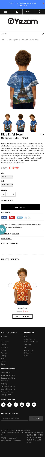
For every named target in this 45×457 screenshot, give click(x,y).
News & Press (28, 350)
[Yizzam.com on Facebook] (3, 404)
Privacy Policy (6, 395)
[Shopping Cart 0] (39, 11)
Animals (4, 336)
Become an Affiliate (8, 378)
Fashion (4, 353)
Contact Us (27, 353)
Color (3, 181)
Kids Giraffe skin (22, 308)
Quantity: (4, 190)
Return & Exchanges (8, 386)
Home (3, 40)
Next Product (43, 134)
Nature (3, 361)
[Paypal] (17, 440)
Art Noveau (5, 342)
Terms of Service (7, 392)
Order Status (5, 372)
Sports (3, 364)
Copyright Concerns (8, 389)
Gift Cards (4, 381)
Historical (4, 347)
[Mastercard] (13, 438)
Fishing (3, 356)
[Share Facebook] (4, 217)
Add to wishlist (6, 212)
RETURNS (15, 234)
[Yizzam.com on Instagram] (22, 404)
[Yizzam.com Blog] (28, 404)
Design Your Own (30, 339)
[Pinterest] (12, 217)
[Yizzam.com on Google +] (16, 404)
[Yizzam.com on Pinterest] (34, 404)
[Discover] (6, 440)
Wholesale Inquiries (8, 375)
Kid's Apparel (13, 40)
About (26, 356)
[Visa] (3, 438)
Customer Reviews (9, 244)
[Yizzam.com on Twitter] (9, 404)
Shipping (4, 383)
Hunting (4, 350)
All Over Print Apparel (31, 342)
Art (2, 339)
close (43, 3)
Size (2, 173)
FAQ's (26, 347)
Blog (25, 336)
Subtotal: (4, 200)
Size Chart (27, 345)
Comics (3, 345)
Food (3, 358)
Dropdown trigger (17, 11)
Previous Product (40, 134)
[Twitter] (20, 217)
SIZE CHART (6, 239)
